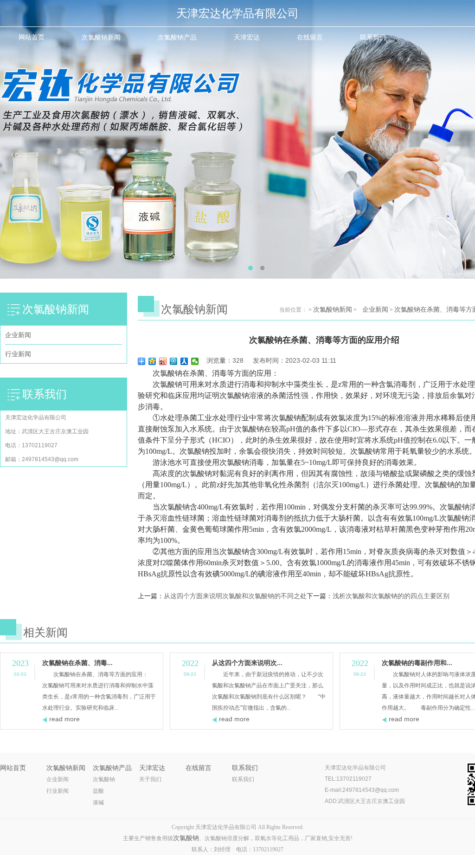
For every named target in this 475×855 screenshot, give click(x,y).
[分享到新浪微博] (163, 361)
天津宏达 (247, 37)
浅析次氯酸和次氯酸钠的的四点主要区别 (391, 596)
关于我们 (150, 779)
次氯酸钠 (104, 779)
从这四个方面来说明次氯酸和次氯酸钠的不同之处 (235, 596)
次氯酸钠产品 (177, 37)
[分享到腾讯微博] (174, 361)
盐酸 (98, 791)
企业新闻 (18, 335)
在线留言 (310, 37)
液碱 (98, 802)
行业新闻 (18, 354)
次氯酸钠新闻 (101, 37)
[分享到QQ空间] (152, 361)
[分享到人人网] (184, 361)
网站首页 (32, 37)
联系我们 (373, 37)
